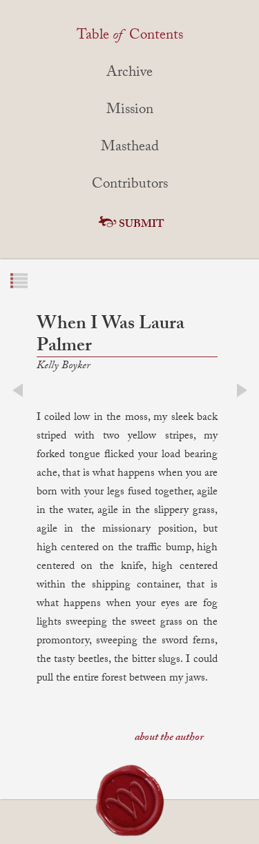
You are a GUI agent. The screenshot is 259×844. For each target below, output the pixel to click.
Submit (141, 225)
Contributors (130, 185)
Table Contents (130, 36)
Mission (129, 111)
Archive (129, 73)
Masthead (130, 148)
